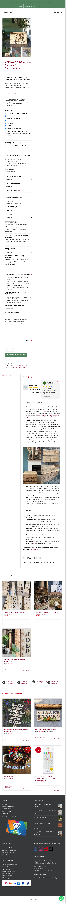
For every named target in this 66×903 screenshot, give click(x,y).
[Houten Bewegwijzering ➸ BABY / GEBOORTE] (16, 712)
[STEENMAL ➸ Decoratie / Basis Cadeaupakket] (48, 595)
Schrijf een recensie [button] (37, 392)
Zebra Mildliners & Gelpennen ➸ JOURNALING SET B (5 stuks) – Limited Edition (47, 778)
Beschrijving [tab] (6, 375)
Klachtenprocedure (9, 878)
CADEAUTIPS (6, 809)
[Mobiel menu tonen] (61, 12)
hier (34, 544)
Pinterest (43, 411)
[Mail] (51, 849)
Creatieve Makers (8, 848)
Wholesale (5, 854)
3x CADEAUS (10, 116)
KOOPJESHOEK (7, 811)
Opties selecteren (9, 621)
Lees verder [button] (46, 396)
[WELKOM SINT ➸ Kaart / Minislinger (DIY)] (16, 760)
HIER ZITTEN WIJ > (40, 874)
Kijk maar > (34, 549)
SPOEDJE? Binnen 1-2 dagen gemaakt (45, 2)
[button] (61, 898)
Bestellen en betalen (9, 871)
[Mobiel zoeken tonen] (58, 12)
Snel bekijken (26, 623)
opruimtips (42, 416)
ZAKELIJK (5, 813)
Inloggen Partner (8, 852)
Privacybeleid (7, 867)
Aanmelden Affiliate (9, 850)
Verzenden (6, 869)
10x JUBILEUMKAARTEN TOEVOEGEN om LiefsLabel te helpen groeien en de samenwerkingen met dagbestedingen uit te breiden (19, 299)
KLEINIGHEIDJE (11, 121)
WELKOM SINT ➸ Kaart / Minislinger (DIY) (13, 777)
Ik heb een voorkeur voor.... (15, 203)
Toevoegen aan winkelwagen (16, 355)
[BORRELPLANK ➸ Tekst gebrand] (48, 712)
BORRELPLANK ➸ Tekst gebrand (46, 729)
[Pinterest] (46, 849)
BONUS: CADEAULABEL (14, 128)
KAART (9, 126)
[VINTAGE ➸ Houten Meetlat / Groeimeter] (16, 642)
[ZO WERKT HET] (10, 94)
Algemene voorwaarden (10, 865)
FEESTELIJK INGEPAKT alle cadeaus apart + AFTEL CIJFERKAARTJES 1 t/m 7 (18, 287)
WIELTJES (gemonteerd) (16, 159)
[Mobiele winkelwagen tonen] (55, 12)
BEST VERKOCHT (8, 807)
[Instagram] (40, 849)
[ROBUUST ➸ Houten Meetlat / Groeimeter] (16, 595)
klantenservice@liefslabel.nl (46, 863)
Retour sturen (7, 876)
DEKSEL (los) (13, 161)
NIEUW (15, 368)
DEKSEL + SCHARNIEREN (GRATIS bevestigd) (16, 164)
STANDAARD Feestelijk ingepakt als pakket (17, 278)
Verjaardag (22, 368)
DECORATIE (10, 123)
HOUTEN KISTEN (19, 365)
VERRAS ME (10, 201)
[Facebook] (35, 849)
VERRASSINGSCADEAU (13, 118)
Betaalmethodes (8, 873)
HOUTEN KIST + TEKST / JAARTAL (17, 113)
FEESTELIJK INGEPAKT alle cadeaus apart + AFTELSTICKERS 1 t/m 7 (19, 282)
